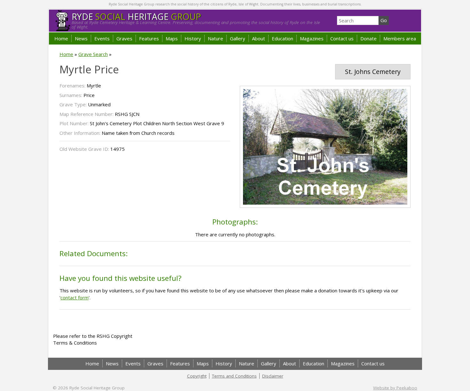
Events (102, 38)
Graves (124, 38)
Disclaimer (272, 376)
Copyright (197, 376)
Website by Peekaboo (395, 388)
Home (61, 38)
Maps (172, 38)
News (81, 38)
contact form (74, 297)
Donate (368, 38)
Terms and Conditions (234, 376)
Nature (215, 38)
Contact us (342, 38)
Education (282, 38)
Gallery (237, 38)
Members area (399, 38)
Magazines (312, 38)
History (192, 38)
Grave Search (93, 54)
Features (149, 38)
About (258, 38)
